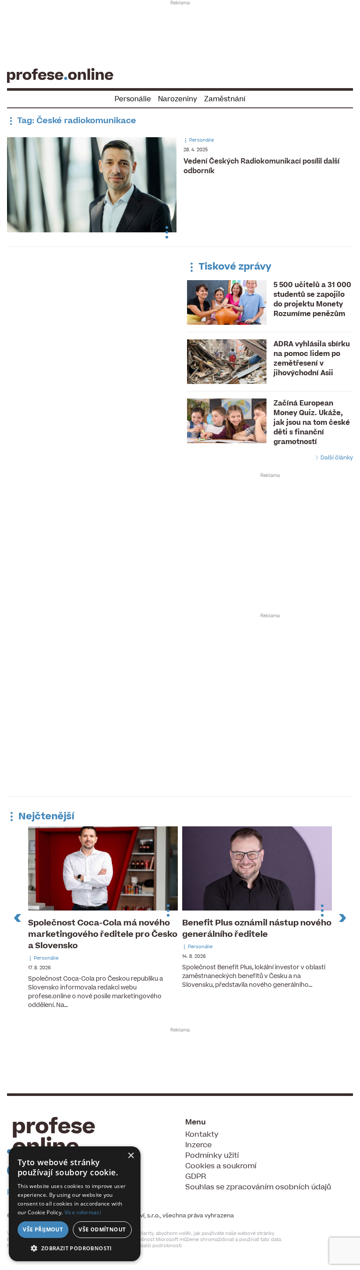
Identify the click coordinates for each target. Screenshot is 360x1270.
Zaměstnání (224, 99)
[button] (75, 1248)
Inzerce (198, 1145)
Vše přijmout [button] (43, 1229)
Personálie (133, 99)
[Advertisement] (180, 33)
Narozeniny (177, 99)
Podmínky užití (212, 1155)
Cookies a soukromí (220, 1166)
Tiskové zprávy (233, 267)
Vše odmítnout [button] (102, 1229)
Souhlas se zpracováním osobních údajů (258, 1187)
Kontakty (202, 1134)
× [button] (130, 1156)
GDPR (195, 1176)
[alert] (74, 1203)
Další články (336, 458)
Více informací (83, 1212)
